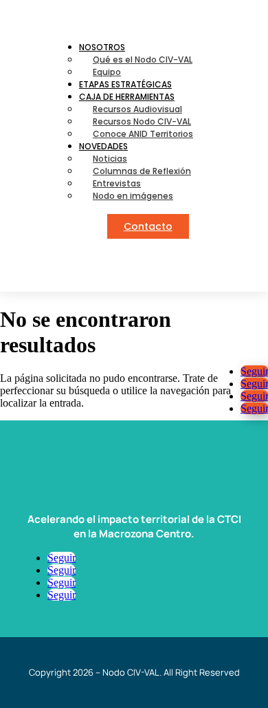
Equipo (107, 72)
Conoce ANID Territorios (143, 134)
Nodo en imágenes (133, 196)
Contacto (148, 226)
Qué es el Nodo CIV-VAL (142, 59)
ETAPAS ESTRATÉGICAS (125, 84)
